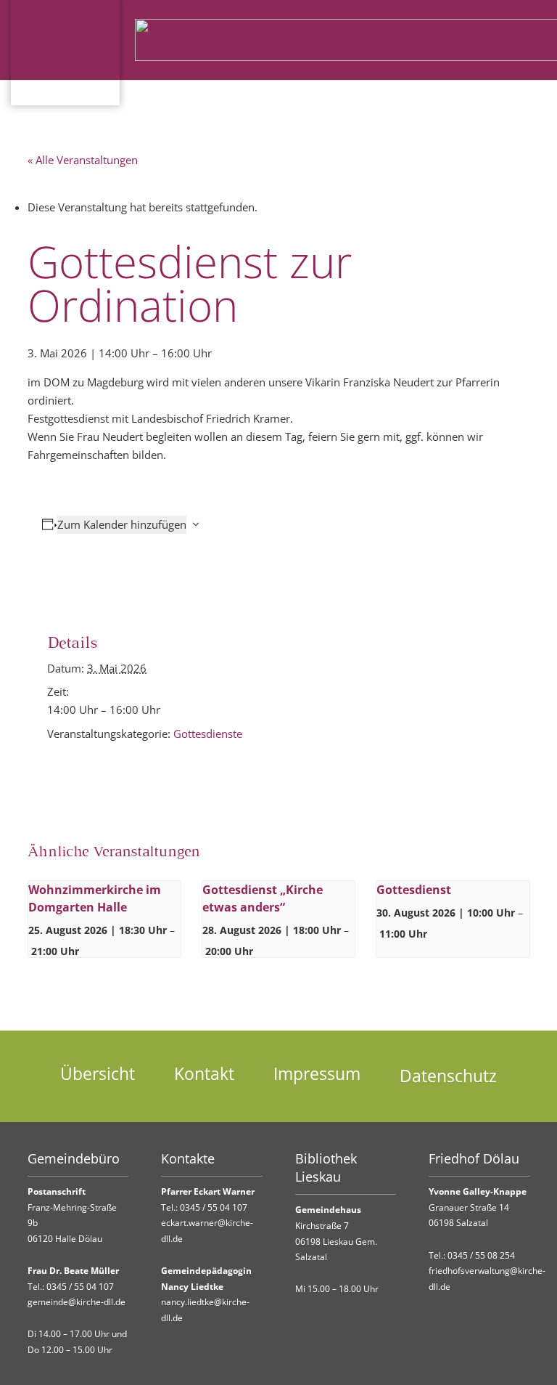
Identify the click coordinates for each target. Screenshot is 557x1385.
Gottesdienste (207, 733)
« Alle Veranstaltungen (83, 160)
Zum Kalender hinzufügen (121, 524)
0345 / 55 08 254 (481, 1255)
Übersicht (97, 1074)
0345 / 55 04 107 (80, 1286)
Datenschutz (448, 1076)
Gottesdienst (413, 890)
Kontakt (204, 1074)
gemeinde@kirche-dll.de (76, 1302)
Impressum (316, 1074)
